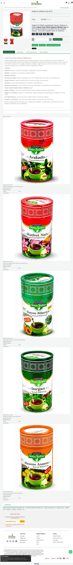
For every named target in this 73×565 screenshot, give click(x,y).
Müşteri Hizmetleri (57, 536)
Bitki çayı (19, 509)
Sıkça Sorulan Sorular (57, 538)
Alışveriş (38, 538)
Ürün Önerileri (44, 52)
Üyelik (37, 536)
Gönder (22, 521)
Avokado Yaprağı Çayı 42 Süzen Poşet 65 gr (13, 186)
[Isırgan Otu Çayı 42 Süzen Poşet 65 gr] (36, 380)
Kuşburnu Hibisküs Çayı (50, 507)
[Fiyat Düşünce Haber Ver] (51, 34)
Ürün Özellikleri (8, 52)
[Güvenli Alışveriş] (57, 558)
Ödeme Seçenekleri (31, 52)
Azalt (33, 39)
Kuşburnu (8, 509)
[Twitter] (10, 541)
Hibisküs (14, 509)
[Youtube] (16, 541)
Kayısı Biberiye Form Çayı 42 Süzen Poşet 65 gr (14, 340)
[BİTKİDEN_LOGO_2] (12, 536)
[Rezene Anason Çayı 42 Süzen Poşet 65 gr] (36, 457)
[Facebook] (7, 541)
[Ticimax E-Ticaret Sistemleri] (36, 564)
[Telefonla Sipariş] (37, 34)
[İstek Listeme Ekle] (44, 34)
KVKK (37, 542)
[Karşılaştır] (48, 34)
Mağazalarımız (23, 540)
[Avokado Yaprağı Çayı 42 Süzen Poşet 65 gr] (36, 150)
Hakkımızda (23, 538)
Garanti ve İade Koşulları (58, 542)
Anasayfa (22, 536)
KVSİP (37, 544)
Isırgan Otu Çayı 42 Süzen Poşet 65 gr (12, 416)
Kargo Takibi (55, 540)
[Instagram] (13, 541)
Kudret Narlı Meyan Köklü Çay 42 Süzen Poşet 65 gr (15, 263)
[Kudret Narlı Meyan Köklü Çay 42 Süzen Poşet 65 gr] (36, 227)
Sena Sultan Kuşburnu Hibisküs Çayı (34, 507)
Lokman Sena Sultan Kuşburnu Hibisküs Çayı (13, 507)
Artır (50, 39)
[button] (35, 183)
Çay (23, 509)
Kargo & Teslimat (40, 540)
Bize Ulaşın (22, 542)
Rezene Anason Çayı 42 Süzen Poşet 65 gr (13, 493)
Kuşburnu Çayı (60, 507)
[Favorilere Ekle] (40, 34)
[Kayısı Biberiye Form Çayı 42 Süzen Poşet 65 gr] (36, 304)
